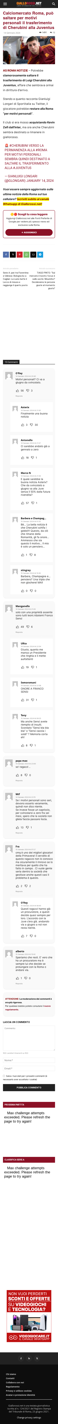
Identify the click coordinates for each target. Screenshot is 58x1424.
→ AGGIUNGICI (29, 232)
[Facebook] (6, 255)
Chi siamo (11, 1374)
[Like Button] (17, 390)
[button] (5, 4)
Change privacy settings (29, 1417)
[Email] (33, 255)
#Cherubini (18, 145)
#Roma (41, 150)
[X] (13, 255)
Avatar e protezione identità (20, 1395)
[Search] (54, 4)
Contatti (10, 1378)
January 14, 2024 (40, 181)
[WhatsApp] (26, 255)
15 (54, 32)
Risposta (19, 396)
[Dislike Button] (27, 390)
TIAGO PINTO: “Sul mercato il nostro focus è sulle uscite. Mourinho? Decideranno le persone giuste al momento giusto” (42, 280)
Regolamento (13, 1386)
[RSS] (29, 1358)
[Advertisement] (29, 327)
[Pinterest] (20, 255)
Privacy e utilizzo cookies (19, 1391)
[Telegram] (40, 255)
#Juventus (22, 168)
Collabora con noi (15, 1382)
